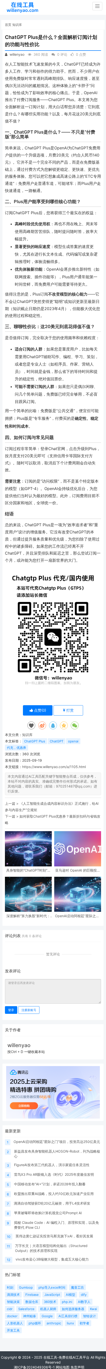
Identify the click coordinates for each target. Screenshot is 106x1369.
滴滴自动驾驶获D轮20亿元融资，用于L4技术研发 (52, 1203)
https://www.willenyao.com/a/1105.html (54, 767)
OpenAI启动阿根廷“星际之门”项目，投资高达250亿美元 (78, 916)
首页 (8, 25)
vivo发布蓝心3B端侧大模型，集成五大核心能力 (52, 1259)
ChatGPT (56, 741)
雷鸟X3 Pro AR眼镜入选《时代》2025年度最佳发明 (54, 1174)
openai (73, 741)
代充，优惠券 (16, 748)
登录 (11, 1010)
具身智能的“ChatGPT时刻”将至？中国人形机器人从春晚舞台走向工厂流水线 (28, 870)
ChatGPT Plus (34, 741)
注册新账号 (28, 1010)
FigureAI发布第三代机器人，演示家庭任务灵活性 (51, 1165)
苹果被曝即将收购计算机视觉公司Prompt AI (48, 1213)
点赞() (39, 710)
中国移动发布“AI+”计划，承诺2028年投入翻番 (50, 1184)
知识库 (17, 25)
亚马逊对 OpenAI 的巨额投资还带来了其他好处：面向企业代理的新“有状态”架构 (77, 870)
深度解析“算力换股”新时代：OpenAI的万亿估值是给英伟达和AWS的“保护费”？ (28, 916)
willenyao (16, 54)
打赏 (69, 710)
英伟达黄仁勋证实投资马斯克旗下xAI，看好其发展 (54, 1236)
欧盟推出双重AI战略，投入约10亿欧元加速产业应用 (54, 1194)
